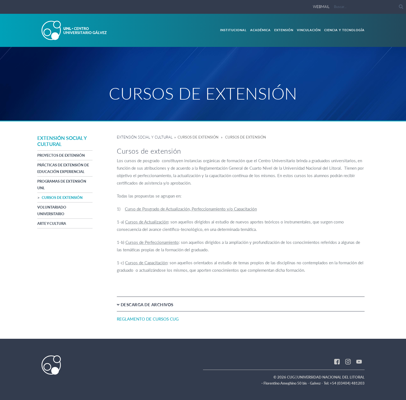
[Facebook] (337, 361)
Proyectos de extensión (61, 155)
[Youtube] (359, 361)
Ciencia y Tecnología (344, 30)
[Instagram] (348, 361)
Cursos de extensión (62, 197)
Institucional (233, 30)
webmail (321, 6)
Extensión (283, 30)
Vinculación (309, 30)
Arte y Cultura (51, 223)
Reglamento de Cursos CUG (148, 318)
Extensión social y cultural (145, 137)
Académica (260, 30)
